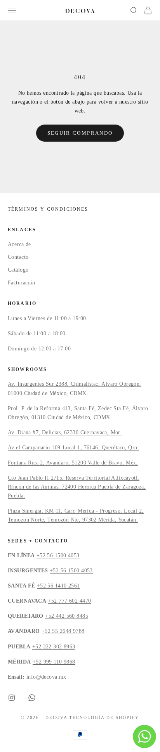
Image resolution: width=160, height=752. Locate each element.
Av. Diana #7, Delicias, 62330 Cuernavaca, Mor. (65, 432)
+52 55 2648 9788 (63, 631)
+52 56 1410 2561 (58, 586)
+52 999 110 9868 (54, 662)
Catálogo (18, 270)
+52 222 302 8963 (53, 647)
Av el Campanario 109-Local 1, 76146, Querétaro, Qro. (73, 448)
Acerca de (19, 244)
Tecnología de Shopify (104, 717)
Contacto (18, 257)
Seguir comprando (80, 133)
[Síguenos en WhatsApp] (32, 698)
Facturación (21, 283)
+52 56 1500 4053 (58, 555)
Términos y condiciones (48, 209)
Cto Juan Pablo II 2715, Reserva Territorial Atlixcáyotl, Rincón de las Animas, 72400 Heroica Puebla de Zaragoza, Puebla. (77, 487)
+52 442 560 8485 (66, 616)
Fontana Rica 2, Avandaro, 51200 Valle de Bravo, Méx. (73, 463)
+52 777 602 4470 (69, 601)
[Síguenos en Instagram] (12, 698)
